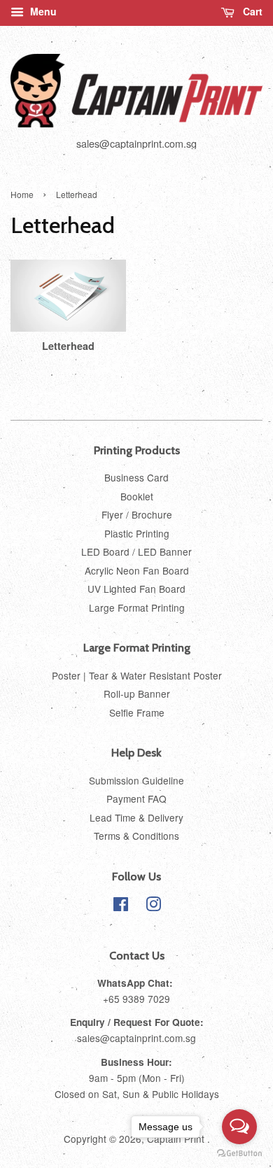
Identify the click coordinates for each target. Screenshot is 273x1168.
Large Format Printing (137, 607)
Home (22, 194)
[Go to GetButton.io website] (239, 1153)
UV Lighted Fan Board (137, 589)
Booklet (136, 496)
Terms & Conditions (136, 836)
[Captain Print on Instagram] (153, 906)
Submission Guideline (136, 780)
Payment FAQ (136, 798)
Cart (251, 11)
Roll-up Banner (137, 694)
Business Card (136, 477)
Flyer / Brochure (137, 514)
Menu (42, 11)
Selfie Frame (136, 712)
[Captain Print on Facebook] (121, 906)
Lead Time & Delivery (136, 817)
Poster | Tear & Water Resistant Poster (137, 675)
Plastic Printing (136, 533)
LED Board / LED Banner (136, 551)
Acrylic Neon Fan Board (137, 570)
